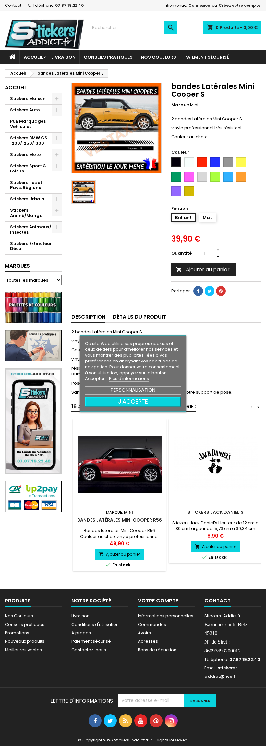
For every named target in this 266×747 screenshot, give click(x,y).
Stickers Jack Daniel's (215, 512)
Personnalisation (133, 389)
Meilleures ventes (23, 650)
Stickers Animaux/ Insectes (30, 229)
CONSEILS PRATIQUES (108, 57)
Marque (180, 105)
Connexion (199, 5)
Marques (17, 266)
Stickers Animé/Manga (26, 213)
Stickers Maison (28, 98)
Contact (13, 5)
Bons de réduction (157, 650)
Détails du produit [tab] (139, 317)
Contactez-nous (88, 650)
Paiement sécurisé (206, 57)
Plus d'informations (129, 378)
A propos (81, 633)
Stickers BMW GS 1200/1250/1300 (28, 140)
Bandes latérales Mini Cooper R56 (119, 520)
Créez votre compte (239, 5)
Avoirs (144, 633)
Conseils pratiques (24, 624)
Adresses (148, 641)
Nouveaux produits (24, 641)
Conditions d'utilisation (95, 624)
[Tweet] (209, 291)
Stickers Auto (25, 110)
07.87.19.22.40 (69, 5)
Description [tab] (88, 317)
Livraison (63, 57)
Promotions (17, 633)
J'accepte (133, 402)
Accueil (33, 57)
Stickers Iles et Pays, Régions (26, 185)
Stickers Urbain (27, 199)
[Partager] (198, 291)
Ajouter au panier (203, 269)
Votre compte (158, 600)
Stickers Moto (25, 154)
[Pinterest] (221, 291)
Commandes (152, 624)
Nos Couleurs (158, 57)
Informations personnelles (165, 616)
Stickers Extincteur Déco (31, 246)
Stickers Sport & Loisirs (28, 168)
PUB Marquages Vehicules (28, 124)
